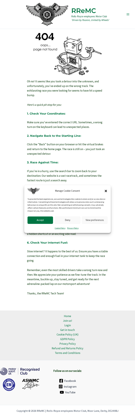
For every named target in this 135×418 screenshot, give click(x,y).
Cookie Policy (60, 228)
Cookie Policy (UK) (68, 334)
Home (67, 316)
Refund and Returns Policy (67, 348)
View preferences (95, 220)
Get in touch (67, 330)
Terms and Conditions (67, 353)
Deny (67, 220)
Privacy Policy (73, 228)
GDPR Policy (67, 339)
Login (67, 325)
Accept (40, 220)
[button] (106, 190)
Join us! (67, 320)
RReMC (83, 11)
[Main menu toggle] (128, 14)
